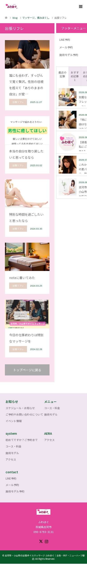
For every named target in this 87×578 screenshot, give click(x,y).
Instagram (46, 541)
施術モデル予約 (68, 55)
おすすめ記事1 (75, 76)
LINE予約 (64, 39)
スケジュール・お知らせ (20, 408)
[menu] (80, 6)
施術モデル (51, 414)
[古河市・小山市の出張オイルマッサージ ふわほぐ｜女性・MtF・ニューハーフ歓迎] (19, 6)
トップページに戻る (27, 370)
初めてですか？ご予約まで (22, 440)
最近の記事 (62, 74)
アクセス (11, 459)
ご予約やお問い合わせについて (24, 414)
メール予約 (66, 47)
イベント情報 (14, 421)
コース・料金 (52, 408)
